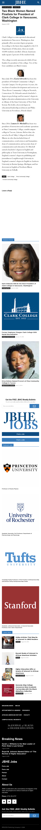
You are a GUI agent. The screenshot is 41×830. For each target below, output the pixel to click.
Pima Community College (23, 176)
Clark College (10, 176)
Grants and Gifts (20, 675)
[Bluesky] (4, 801)
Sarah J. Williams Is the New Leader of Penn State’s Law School (18, 745)
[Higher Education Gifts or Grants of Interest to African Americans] (8, 674)
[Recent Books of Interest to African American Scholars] (8, 658)
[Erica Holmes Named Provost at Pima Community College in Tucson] (20, 360)
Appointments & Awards (8, 385)
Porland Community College (10, 179)
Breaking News (6, 7)
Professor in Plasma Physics (10, 488)
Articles (18, 641)
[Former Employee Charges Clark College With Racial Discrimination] (20, 311)
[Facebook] (14, 801)
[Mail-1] (9, 801)
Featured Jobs (7, 445)
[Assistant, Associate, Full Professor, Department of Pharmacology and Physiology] (20, 512)
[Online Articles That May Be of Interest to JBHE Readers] (8, 642)
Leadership (16, 7)
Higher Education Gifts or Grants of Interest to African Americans (27, 671)
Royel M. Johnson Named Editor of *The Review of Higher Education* (19, 752)
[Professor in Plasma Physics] (20, 468)
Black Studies (19, 693)
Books (17, 657)
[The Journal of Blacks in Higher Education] (20, 2)
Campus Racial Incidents (8, 337)
